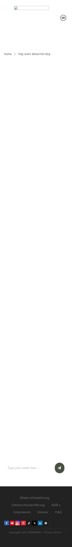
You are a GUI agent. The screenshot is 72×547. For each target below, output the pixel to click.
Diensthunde (55, 230)
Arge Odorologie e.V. (31, 326)
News (60, 107)
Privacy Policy (52, 532)
